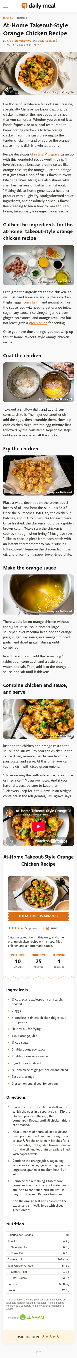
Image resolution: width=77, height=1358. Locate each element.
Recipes (8, 18)
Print (54, 928)
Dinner (22, 18)
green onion (38, 323)
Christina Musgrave (19, 40)
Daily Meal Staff (47, 40)
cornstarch (31, 302)
